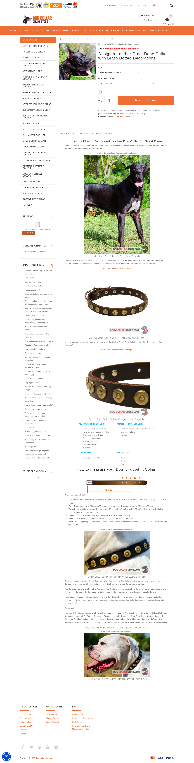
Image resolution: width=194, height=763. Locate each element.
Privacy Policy (25, 718)
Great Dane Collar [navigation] (70, 39)
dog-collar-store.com (45, 758)
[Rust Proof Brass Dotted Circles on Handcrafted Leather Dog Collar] (117, 552)
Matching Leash (106, 79)
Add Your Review (123, 117)
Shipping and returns (89, 133)
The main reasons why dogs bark (39, 341)
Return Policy (25, 722)
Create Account (52, 722)
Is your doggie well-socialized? (37, 431)
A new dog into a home (34, 378)
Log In (158, 5)
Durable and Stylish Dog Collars (38, 435)
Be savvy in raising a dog (35, 409)
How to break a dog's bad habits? (39, 405)
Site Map (23, 730)
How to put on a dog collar (36, 251)
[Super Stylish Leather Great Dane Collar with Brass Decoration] (117, 204)
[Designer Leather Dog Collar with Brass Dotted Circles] (117, 302)
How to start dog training (35, 349)
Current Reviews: (105, 117)
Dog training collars (33, 282)
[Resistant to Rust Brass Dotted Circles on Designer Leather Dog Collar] (117, 384)
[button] (171, 6)
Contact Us (150, 20)
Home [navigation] (61, 39)
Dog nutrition (30, 427)
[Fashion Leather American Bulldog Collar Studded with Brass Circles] (117, 655)
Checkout (145, 5)
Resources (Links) (32, 290)
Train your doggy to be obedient (38, 394)
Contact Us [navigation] (112, 5)
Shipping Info (25, 714)
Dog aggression (31, 383)
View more (29, 233)
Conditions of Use (27, 726)
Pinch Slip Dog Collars (34, 286)
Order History (51, 714)
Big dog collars (78, 714)
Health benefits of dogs (34, 315)
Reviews (109, 133)
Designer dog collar (33, 353)
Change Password (53, 718)
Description (67, 133)
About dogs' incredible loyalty (37, 345)
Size (100, 68)
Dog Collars (30, 278)
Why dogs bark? (31, 447)
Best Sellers (77, 722)
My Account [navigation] (128, 5)
